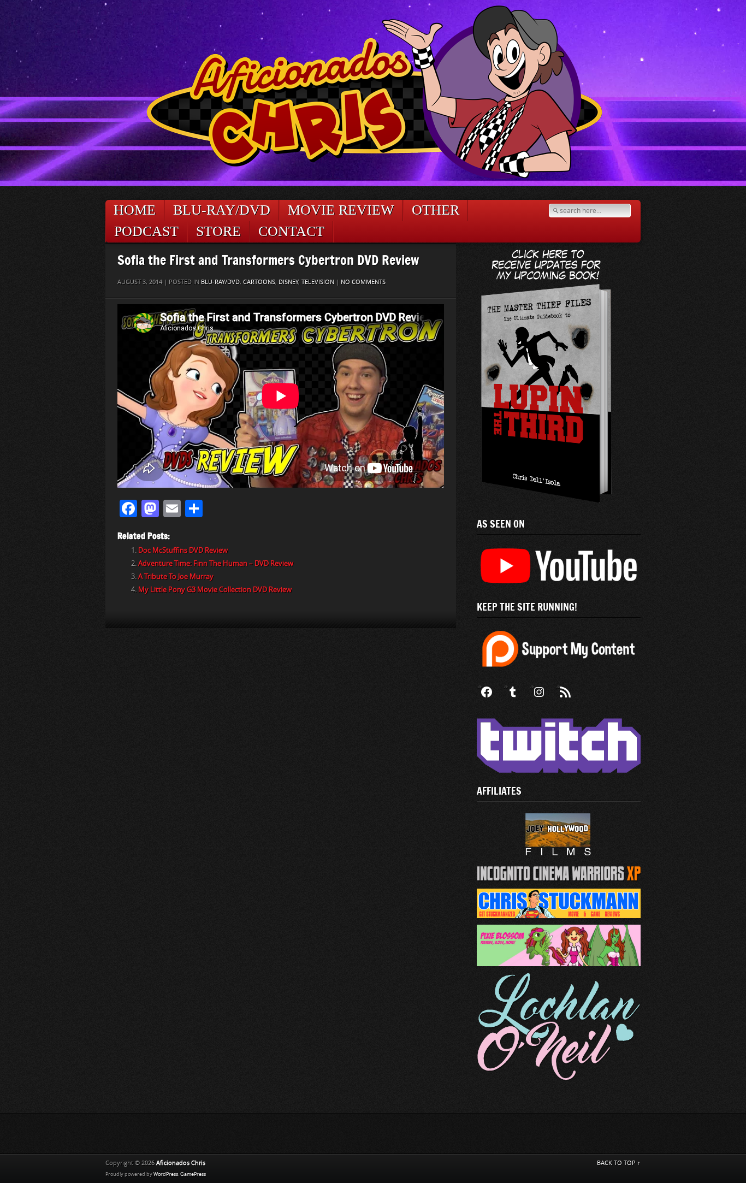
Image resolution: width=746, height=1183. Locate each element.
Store (218, 231)
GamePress (193, 1174)
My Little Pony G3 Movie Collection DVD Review (215, 589)
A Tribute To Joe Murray (176, 576)
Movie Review (341, 210)
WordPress (165, 1174)
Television (317, 282)
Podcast (146, 231)
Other (435, 210)
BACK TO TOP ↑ (619, 1163)
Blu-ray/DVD (221, 210)
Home (135, 210)
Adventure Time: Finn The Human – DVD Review (215, 563)
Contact (291, 231)
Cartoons (259, 282)
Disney (288, 282)
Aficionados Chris (180, 1163)
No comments (363, 282)
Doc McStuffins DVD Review (183, 550)
